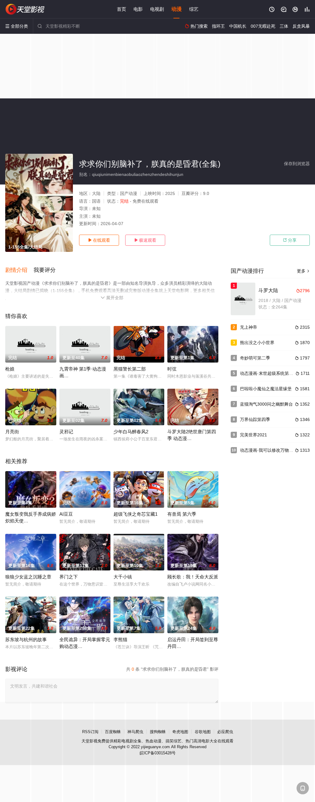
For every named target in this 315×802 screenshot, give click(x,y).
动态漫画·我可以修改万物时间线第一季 (277, 450)
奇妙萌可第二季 (255, 357)
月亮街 (12, 431)
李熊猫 (120, 639)
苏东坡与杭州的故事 (26, 639)
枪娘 (9, 368)
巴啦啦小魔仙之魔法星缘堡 (266, 388)
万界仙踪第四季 (255, 419)
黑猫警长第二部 (130, 368)
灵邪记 (66, 431)
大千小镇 (123, 576)
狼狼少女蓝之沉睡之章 (28, 576)
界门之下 (68, 576)
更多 (303, 270)
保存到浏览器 (297, 163)
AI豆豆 (66, 514)
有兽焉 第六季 (181, 514)
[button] (19, 270)
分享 (290, 240)
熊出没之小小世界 (257, 342)
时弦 (172, 368)
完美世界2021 (253, 434)
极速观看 (145, 240)
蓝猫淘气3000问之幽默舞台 (266, 404)
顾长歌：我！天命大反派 (192, 576)
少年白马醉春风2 (131, 431)
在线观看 (99, 240)
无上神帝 (248, 327)
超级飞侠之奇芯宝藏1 (136, 514)
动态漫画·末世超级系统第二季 (268, 373)
